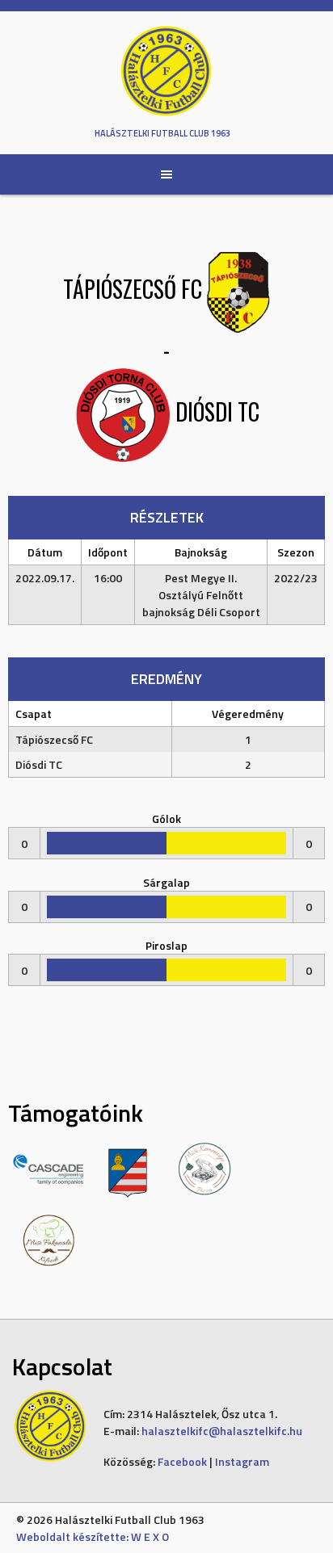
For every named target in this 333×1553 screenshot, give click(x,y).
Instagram (242, 1461)
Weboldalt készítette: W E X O (92, 1536)
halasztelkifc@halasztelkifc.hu (221, 1430)
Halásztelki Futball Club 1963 (162, 133)
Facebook (182, 1461)
